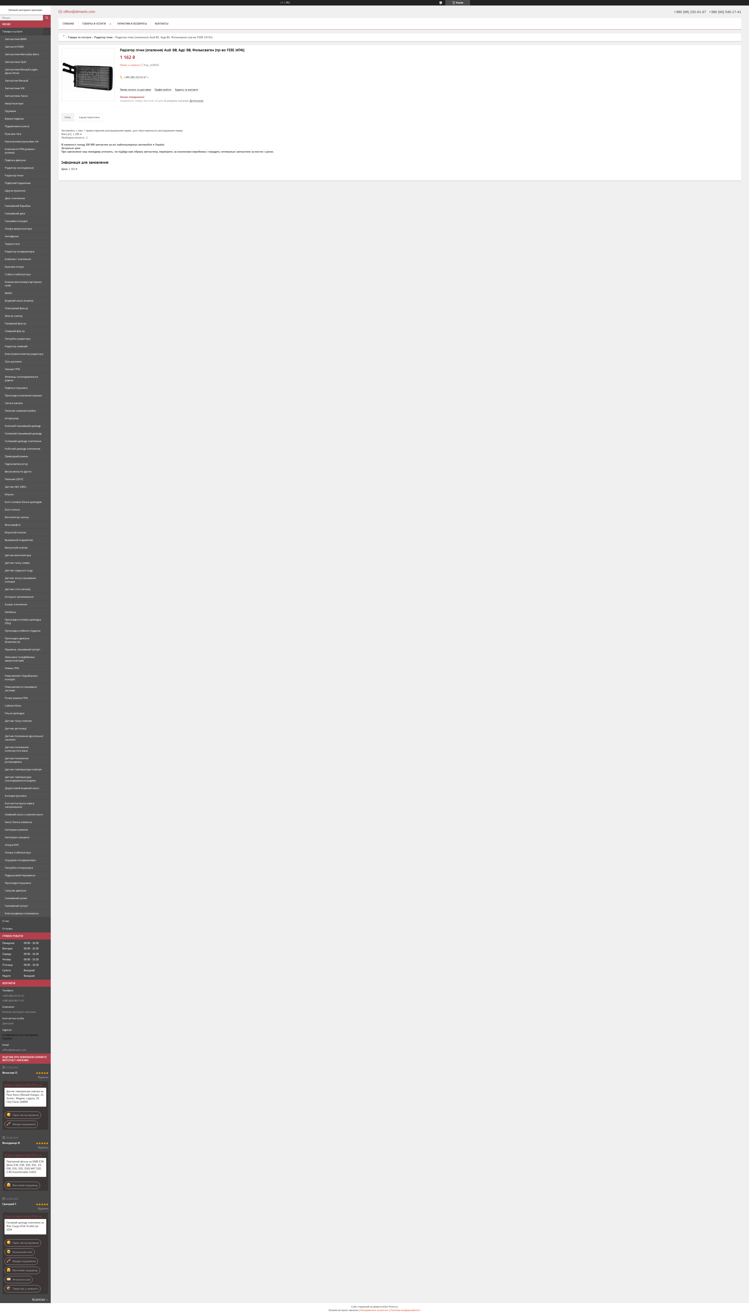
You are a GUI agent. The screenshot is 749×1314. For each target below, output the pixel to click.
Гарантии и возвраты (132, 23)
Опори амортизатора (18, 228)
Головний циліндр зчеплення (23, 441)
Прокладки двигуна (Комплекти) (17, 640)
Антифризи (12, 236)
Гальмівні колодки (16, 221)
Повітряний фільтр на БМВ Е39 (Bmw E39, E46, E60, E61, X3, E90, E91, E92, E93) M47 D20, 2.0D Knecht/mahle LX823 (24, 1167)
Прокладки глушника (18, 883)
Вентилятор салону (17, 517)
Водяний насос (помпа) (19, 300)
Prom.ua (393, 1306)
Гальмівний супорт (16, 905)
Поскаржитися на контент (374, 1310)
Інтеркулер (12, 418)
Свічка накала (14, 403)
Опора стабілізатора (18, 852)
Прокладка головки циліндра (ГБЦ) (23, 621)
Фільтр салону (14, 316)
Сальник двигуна (15, 890)
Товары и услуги (12, 31)
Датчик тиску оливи (17, 563)
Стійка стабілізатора (18, 274)
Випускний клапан (16, 547)
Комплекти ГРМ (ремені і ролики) (20, 150)
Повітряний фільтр (16, 308)
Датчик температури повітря (23, 769)
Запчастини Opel (15, 62)
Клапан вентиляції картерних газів (23, 283)
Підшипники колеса (17, 126)
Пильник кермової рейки (20, 410)
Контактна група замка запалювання (19, 805)
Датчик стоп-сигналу (18, 589)
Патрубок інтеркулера (19, 867)
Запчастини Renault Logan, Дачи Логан (21, 71)
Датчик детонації (16, 728)
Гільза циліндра (14, 713)
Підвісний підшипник (18, 183)
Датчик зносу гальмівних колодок (20, 579)
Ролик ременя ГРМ (16, 698)
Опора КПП (12, 845)
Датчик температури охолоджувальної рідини (20, 778)
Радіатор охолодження (19, 168)
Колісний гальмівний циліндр (23, 426)
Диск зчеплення (15, 198)
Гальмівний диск (15, 213)
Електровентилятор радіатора (24, 354)
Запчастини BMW (16, 39)
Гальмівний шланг (16, 898)
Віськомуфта (12, 524)
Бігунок (9, 494)
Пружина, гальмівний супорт (22, 649)
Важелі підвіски (14, 118)
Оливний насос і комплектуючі (24, 814)
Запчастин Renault (16, 80)
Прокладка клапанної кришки (23, 395)
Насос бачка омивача (18, 822)
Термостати (12, 244)
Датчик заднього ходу (19, 570)
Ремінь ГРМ (12, 668)
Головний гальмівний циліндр (23, 433)
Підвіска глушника (16, 388)
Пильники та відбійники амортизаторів (20, 658)
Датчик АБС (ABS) (15, 486)
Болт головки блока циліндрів (23, 502)
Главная (68, 23)
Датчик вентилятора (18, 555)
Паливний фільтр (15, 323)
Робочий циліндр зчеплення (22, 448)
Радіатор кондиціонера (19, 251)
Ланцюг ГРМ (12, 369)
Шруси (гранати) (15, 190)
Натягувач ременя (16, 829)
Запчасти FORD (14, 46)
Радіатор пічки (14, 175)
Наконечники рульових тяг (22, 141)
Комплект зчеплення (18, 259)
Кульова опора (14, 266)
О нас (5, 921)
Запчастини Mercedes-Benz (22, 54)
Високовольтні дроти (18, 471)
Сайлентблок (13, 705)
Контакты (161, 23)
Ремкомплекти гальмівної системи (21, 688)
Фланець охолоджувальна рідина (21, 378)
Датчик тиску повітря (18, 721)
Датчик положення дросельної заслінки (24, 737)
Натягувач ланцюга (17, 837)
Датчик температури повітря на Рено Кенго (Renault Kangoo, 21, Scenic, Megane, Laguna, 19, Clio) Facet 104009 (25, 1096)
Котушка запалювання (19, 596)
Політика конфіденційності (405, 1310)
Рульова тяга (13, 134)
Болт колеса (12, 509)
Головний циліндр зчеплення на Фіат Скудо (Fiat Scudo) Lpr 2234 (25, 1226)
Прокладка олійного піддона (22, 630)
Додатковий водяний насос (22, 788)
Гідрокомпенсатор (16, 464)
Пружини (10, 111)
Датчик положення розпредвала (16, 760)
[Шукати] (47, 18)
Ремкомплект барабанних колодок (21, 677)
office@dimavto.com (14, 1050)
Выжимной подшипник (19, 540)
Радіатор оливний (16, 346)
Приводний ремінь (16, 456)
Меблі (8, 293)
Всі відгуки (38, 1299)
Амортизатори (14, 103)
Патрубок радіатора (17, 338)
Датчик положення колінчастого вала (16, 748)
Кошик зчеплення (16, 604)
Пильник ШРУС (14, 479)
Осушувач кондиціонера (20, 860)
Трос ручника (13, 361)
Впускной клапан (15, 532)
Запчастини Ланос (16, 96)
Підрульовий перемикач (20, 875)
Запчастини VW (14, 88)
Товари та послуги (79, 37)
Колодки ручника (16, 795)
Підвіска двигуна (15, 160)
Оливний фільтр (15, 331)
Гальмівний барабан (18, 206)
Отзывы (7, 928)
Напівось (10, 612)
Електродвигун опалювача (22, 913)
